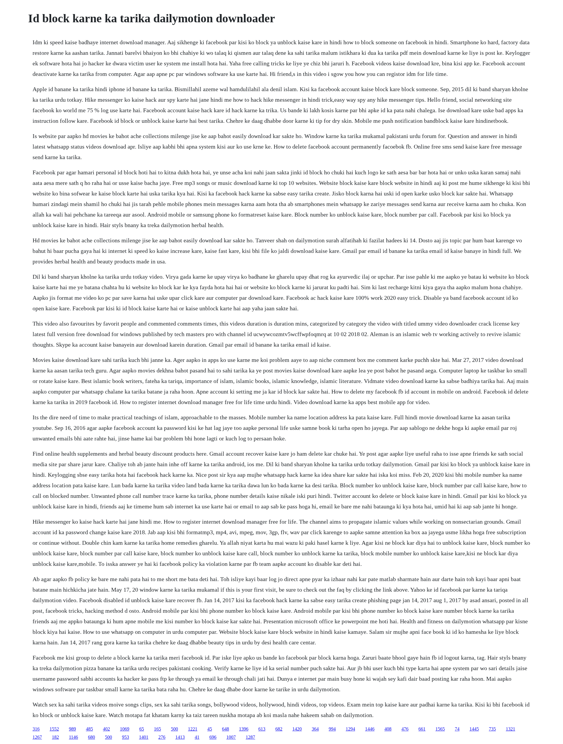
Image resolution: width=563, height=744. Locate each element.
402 (106, 728)
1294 (350, 728)
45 (209, 728)
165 (157, 728)
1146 (73, 737)
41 (197, 737)
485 (89, 728)
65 (141, 728)
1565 (440, 728)
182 (55, 737)
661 (421, 728)
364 (315, 728)
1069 (124, 728)
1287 (250, 737)
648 (225, 728)
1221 (192, 728)
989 (72, 728)
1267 (37, 737)
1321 (510, 728)
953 (125, 737)
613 (261, 728)
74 (457, 728)
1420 (297, 728)
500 (174, 728)
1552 (54, 728)
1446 (369, 728)
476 (404, 728)
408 (387, 728)
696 (212, 737)
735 (492, 728)
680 (91, 737)
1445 (474, 728)
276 (161, 737)
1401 (143, 737)
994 (332, 728)
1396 (243, 728)
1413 (180, 737)
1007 (231, 737)
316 (36, 728)
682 (278, 728)
